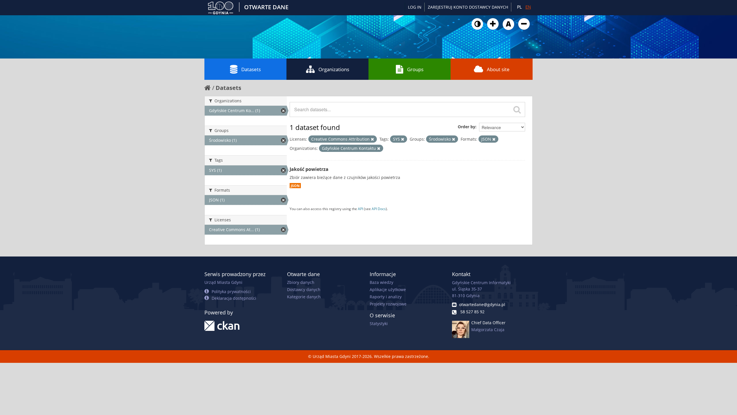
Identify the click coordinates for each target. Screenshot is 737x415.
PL (519, 7)
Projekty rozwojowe (388, 304)
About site (498, 69)
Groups (415, 69)
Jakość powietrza (309, 169)
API (360, 208)
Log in (414, 7)
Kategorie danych (304, 296)
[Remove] (372, 139)
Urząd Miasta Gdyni (223, 282)
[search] (517, 109)
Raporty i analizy (386, 296)
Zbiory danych (300, 282)
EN (528, 7)
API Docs (379, 208)
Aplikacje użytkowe (388, 289)
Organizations (333, 69)
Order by (466, 126)
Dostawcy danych (303, 289)
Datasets (251, 69)
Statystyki (379, 323)
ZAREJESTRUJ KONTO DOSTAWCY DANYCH (468, 7)
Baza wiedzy (381, 282)
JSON (295, 185)
